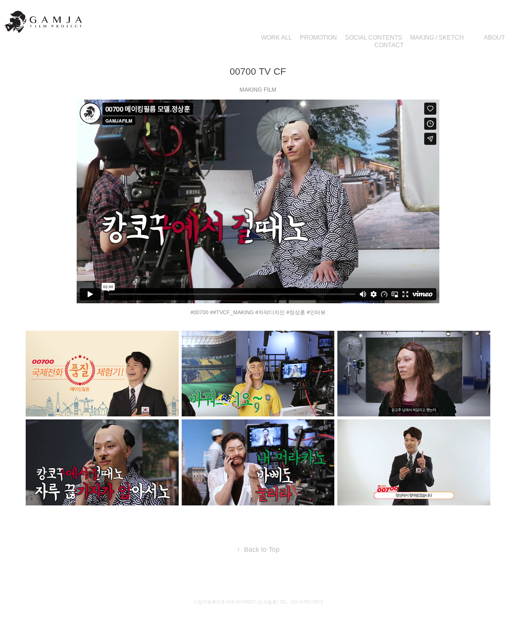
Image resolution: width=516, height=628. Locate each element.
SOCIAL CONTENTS (373, 37)
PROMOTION (318, 37)
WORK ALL (276, 37)
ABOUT (494, 37)
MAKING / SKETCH (437, 37)
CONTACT (389, 45)
